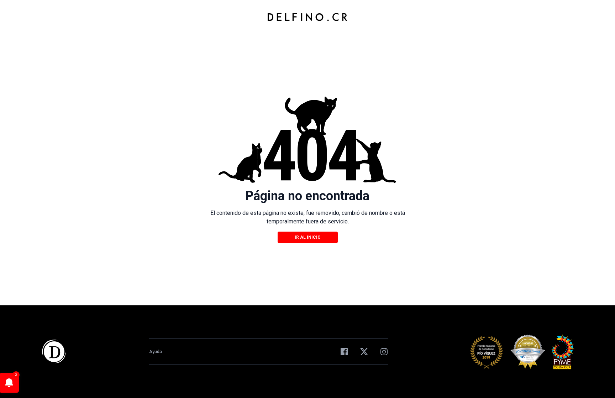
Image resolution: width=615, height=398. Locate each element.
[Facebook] (344, 351)
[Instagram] (384, 351)
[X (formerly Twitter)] (364, 351)
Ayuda (155, 351)
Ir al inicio (308, 237)
